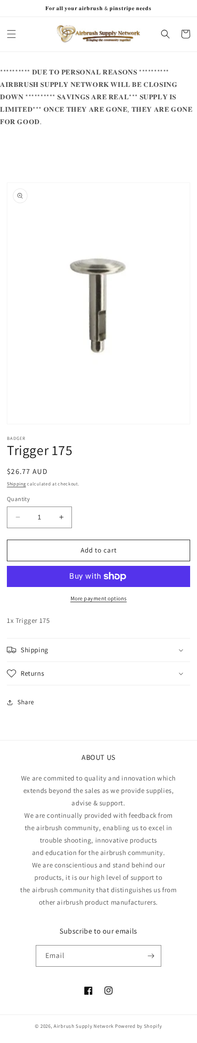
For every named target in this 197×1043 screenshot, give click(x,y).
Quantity (18, 499)
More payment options (99, 598)
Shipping (16, 484)
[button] (11, 34)
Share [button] (25, 702)
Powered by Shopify (138, 1026)
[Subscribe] (151, 956)
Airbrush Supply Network (84, 1026)
